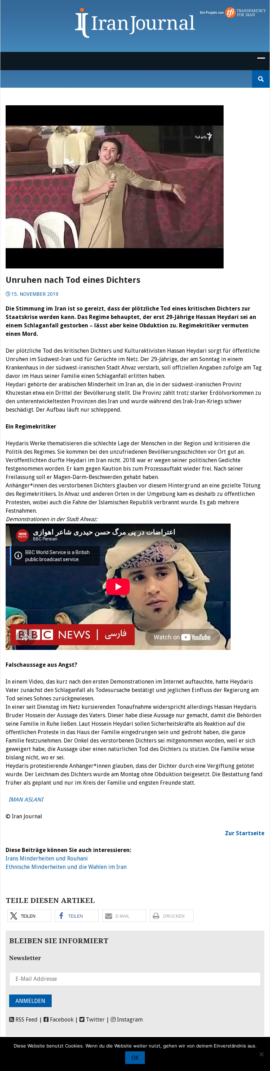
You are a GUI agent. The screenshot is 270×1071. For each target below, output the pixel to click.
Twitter (94, 1019)
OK (135, 1058)
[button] (29, 916)
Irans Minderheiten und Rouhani (47, 858)
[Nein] (261, 1054)
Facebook (61, 1019)
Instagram (129, 1019)
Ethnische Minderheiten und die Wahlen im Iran (66, 867)
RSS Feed (26, 1019)
